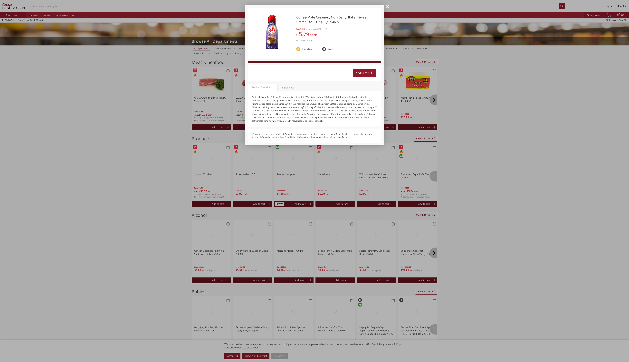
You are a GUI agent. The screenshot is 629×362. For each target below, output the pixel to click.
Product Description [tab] (262, 87)
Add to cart (362, 73)
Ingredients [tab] (287, 87)
